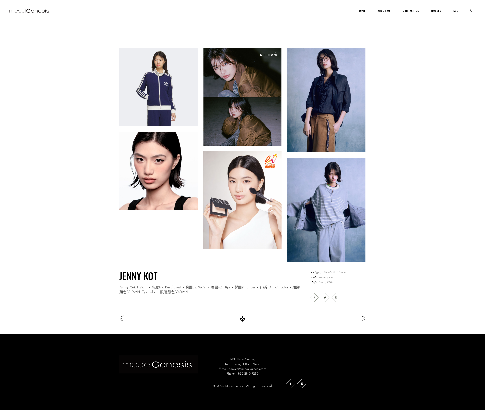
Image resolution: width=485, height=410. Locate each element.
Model (342, 272)
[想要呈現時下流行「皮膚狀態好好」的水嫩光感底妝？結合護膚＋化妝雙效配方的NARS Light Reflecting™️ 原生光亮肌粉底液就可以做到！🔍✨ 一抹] (242, 200)
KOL (335, 272)
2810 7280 (251, 373)
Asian (321, 282)
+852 (240, 373)
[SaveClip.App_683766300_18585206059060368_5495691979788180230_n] (326, 100)
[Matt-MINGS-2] (242, 97)
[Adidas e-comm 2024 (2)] (158, 87)
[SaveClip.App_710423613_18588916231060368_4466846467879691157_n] (326, 210)
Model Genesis (235, 386)
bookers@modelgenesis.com (247, 369)
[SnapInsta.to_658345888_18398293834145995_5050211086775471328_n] (158, 171)
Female (328, 272)
